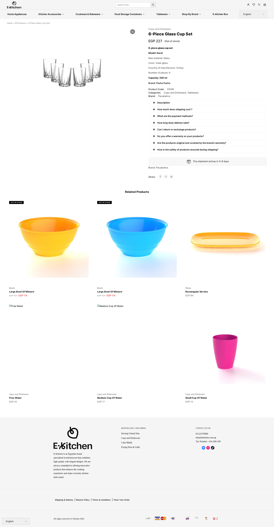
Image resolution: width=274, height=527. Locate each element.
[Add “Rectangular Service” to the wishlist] (221, 279)
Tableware (193, 92)
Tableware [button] (162, 14)
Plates (188, 288)
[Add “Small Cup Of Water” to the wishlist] (221, 385)
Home (9, 23)
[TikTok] (212, 447)
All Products (20, 23)
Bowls (12, 288)
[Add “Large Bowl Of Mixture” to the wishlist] (45, 279)
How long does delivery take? (173, 122)
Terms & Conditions (101, 500)
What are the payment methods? (175, 116)
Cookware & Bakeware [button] (88, 14)
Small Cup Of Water (196, 397)
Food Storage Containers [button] (128, 14)
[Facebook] (203, 447)
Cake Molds (126, 442)
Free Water (15, 397)
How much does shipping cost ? (174, 109)
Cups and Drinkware (159, 29)
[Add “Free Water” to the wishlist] (45, 385)
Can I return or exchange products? (176, 129)
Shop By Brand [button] (190, 14)
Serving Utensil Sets (130, 433)
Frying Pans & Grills (130, 447)
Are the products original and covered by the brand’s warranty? (191, 142)
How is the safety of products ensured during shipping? (187, 149)
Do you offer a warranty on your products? (180, 136)
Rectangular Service (196, 291)
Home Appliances (17, 14)
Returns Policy (82, 500)
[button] (208, 102)
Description (163, 102)
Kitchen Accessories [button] (50, 14)
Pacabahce (164, 96)
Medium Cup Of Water (109, 397)
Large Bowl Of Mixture (21, 291)
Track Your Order (121, 500)
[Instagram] (208, 447)
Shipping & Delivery (64, 500)
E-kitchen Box (220, 14)
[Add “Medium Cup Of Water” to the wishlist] (133, 385)
